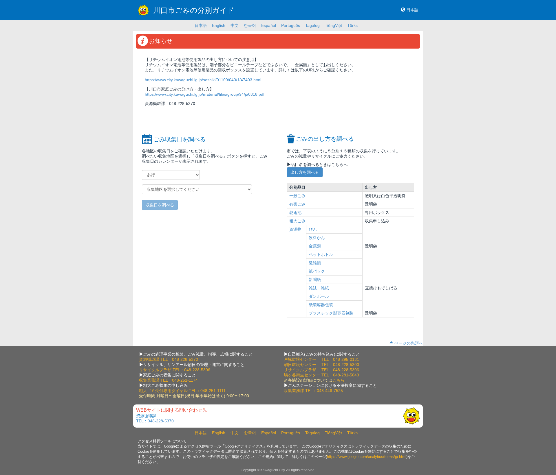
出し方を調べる (304, 172)
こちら (338, 380)
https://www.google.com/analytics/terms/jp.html (366, 456)
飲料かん (317, 237)
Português (290, 25)
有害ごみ (297, 204)
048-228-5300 (346, 364)
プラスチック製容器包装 (331, 313)
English (218, 25)
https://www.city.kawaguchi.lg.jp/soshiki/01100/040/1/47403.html (203, 79)
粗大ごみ (297, 221)
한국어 (250, 25)
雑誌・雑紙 (319, 288)
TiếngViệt (333, 25)
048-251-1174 (185, 380)
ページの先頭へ (408, 343)
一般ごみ (297, 195)
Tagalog (312, 25)
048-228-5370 (185, 359)
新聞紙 (315, 279)
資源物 (295, 229)
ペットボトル (321, 254)
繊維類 (315, 262)
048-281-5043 (346, 375)
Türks (352, 25)
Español (268, 25)
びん (313, 229)
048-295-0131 (346, 359)
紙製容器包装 (321, 304)
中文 (235, 25)
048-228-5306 (197, 369)
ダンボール (319, 296)
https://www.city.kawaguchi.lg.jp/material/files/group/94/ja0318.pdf (204, 94)
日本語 (412, 10)
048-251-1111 (213, 390)
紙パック (317, 271)
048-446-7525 (330, 390)
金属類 (315, 246)
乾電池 (295, 212)
